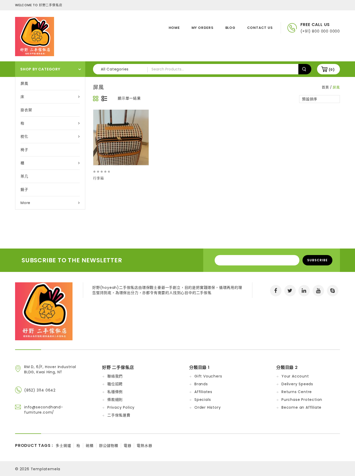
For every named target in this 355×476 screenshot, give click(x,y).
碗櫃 (90, 445)
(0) (332, 69)
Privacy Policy (121, 407)
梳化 (24, 136)
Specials (202, 399)
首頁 (325, 87)
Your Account (295, 376)
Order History (207, 407)
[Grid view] (96, 99)
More (25, 202)
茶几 (24, 176)
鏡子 (24, 189)
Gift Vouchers (208, 376)
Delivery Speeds (297, 384)
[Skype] (332, 290)
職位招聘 (115, 384)
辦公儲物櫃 (108, 445)
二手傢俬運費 (118, 415)
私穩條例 (115, 391)
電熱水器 (144, 445)
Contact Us (260, 27)
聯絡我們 (115, 376)
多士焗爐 (63, 445)
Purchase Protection (301, 399)
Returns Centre (296, 391)
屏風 (24, 83)
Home (174, 27)
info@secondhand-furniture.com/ (43, 410)
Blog (230, 27)
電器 (128, 445)
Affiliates (203, 391)
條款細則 (115, 399)
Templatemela (46, 469)
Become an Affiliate (301, 407)
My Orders (203, 27)
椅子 (24, 149)
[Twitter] (290, 290)
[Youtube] (318, 290)
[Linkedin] (304, 290)
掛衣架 (26, 110)
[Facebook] (275, 290)
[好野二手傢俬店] (34, 36)
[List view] (104, 99)
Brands (201, 384)
